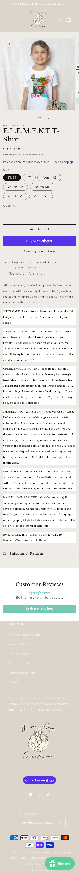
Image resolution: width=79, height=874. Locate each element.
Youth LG (15, 196)
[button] (8, 19)
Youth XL (41, 196)
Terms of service (29, 864)
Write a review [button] (39, 609)
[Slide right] (49, 117)
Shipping (8, 154)
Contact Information (24, 635)
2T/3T (12, 177)
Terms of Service (21, 673)
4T (29, 177)
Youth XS (49, 177)
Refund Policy (19, 654)
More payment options (39, 251)
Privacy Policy (19, 644)
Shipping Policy (20, 663)
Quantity (9, 205)
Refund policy (39, 857)
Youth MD (42, 187)
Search (13, 682)
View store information (26, 273)
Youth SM (15, 187)
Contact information (41, 870)
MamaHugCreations (30, 852)
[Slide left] (30, 117)
